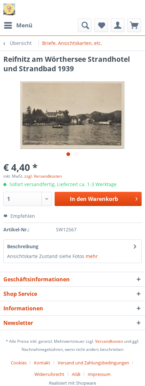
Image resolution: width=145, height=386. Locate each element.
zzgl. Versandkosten (43, 176)
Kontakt (42, 363)
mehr (92, 256)
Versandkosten (109, 341)
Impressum (99, 374)
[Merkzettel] (101, 25)
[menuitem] (18, 25)
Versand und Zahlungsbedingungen (93, 363)
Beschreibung (22, 246)
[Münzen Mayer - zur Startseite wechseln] (9, 9)
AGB (76, 374)
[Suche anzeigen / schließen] (84, 25)
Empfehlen (22, 216)
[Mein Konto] (117, 25)
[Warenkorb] (134, 25)
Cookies (19, 363)
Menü (24, 25)
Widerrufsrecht (49, 374)
